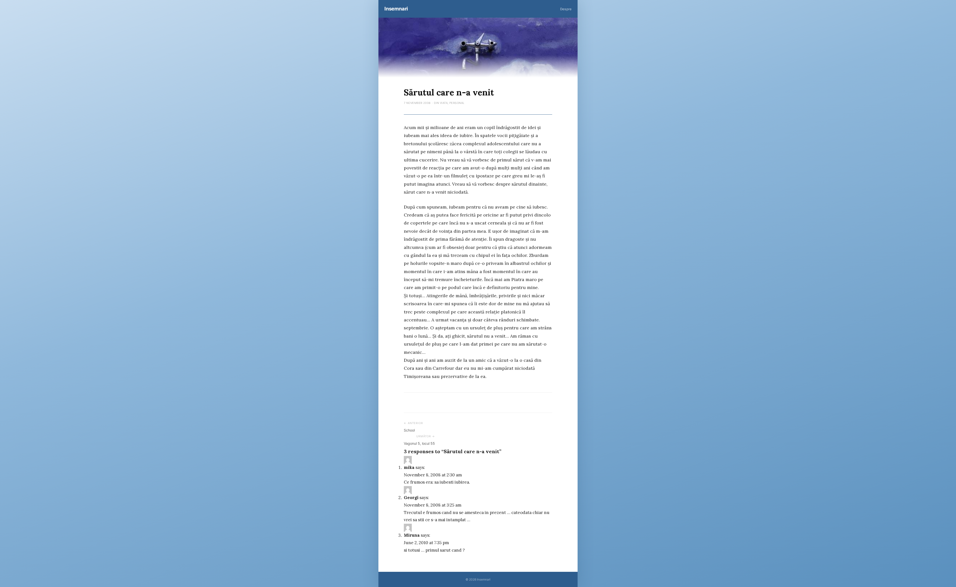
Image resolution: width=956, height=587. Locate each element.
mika (409, 467)
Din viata (441, 103)
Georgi (411, 497)
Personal (457, 103)
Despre (566, 9)
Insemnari (396, 9)
